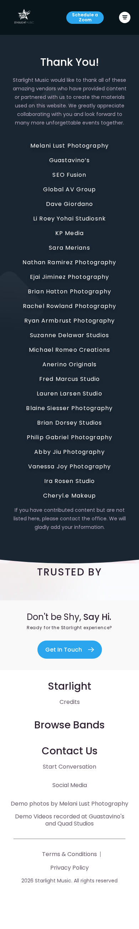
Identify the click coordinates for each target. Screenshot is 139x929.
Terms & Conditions (69, 854)
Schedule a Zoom (85, 17)
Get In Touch (63, 650)
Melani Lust (74, 804)
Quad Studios (75, 823)
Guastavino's (105, 816)
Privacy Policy (69, 868)
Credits (70, 702)
